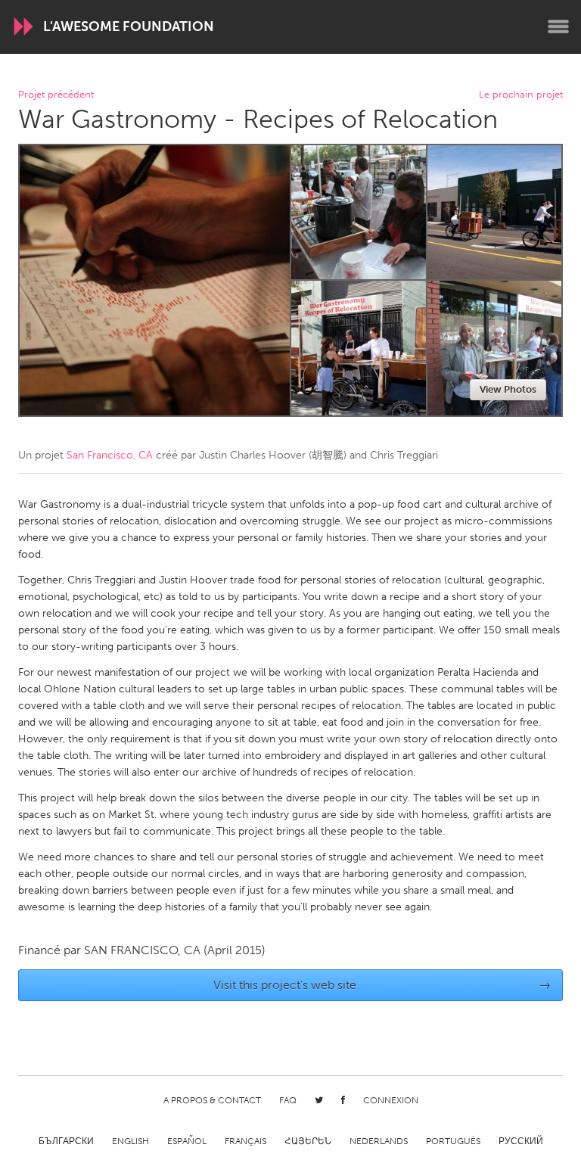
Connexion (390, 1100)
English (130, 1141)
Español (187, 1141)
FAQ (288, 1100)
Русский (521, 1141)
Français (245, 1141)
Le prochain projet (521, 95)
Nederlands (379, 1141)
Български (66, 1141)
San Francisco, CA (110, 455)
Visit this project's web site (382, 985)
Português (453, 1141)
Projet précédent (56, 95)
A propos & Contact (212, 1100)
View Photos (508, 389)
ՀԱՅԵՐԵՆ (307, 1141)
